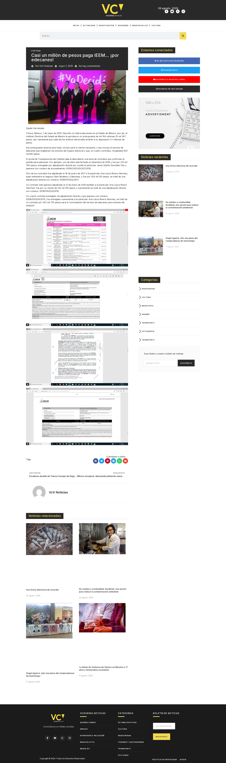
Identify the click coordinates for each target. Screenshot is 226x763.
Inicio (76, 25)
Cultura (156, 25)
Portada (36, 51)
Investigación (106, 25)
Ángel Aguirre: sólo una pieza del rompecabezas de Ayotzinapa (181, 239)
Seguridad (123, 25)
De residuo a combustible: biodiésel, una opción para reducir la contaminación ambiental (102, 590)
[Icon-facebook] (166, 11)
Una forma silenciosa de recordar (42, 589)
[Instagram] (183, 11)
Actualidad (89, 25)
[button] (95, 461)
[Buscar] (183, 35)
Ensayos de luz (140, 25)
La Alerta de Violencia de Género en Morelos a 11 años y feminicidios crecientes (103, 668)
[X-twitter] (178, 11)
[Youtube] (172, 11)
